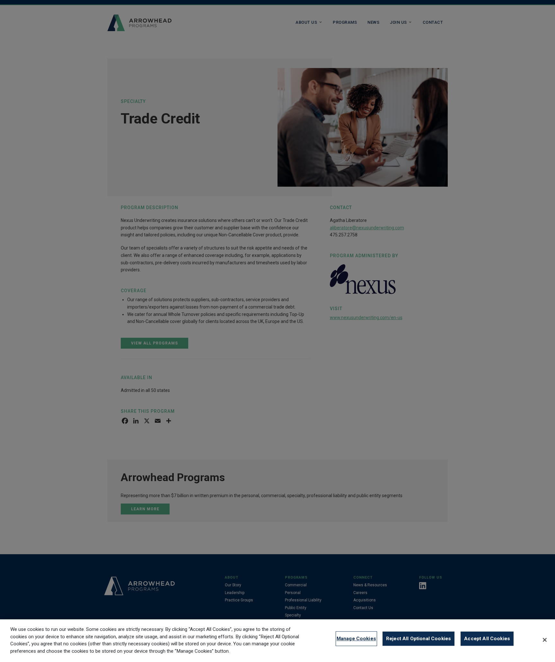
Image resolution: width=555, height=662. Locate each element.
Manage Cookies (356, 638)
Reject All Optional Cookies (418, 638)
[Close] (545, 640)
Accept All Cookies (487, 638)
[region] (277, 640)
